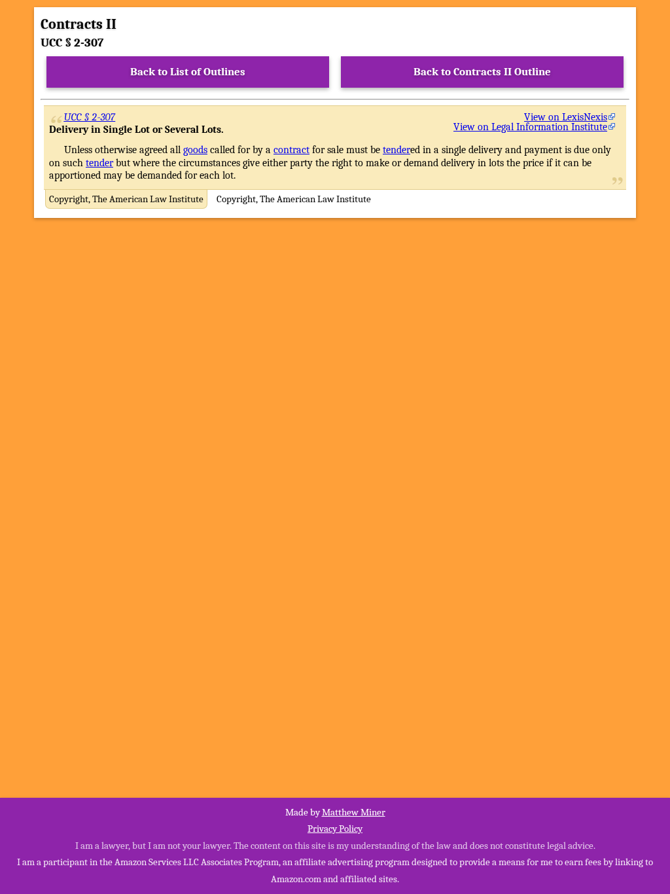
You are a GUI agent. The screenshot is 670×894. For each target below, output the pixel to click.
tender (396, 150)
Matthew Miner (353, 812)
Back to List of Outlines (187, 71)
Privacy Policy (335, 828)
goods (195, 150)
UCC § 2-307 (89, 117)
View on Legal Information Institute (530, 127)
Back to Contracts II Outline (482, 71)
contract (291, 150)
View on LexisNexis (565, 117)
